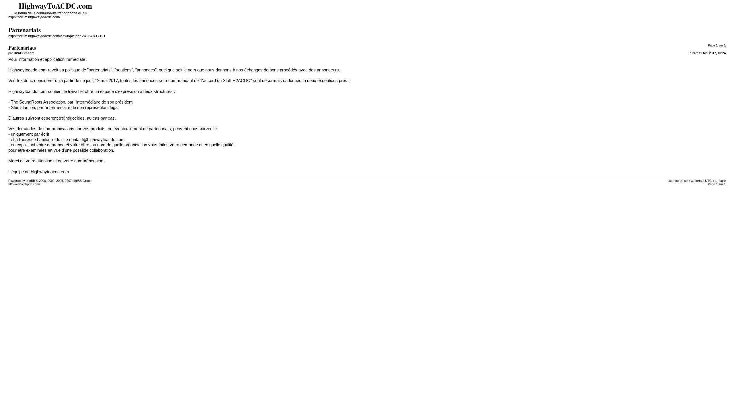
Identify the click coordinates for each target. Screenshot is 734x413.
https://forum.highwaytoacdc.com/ (34, 17)
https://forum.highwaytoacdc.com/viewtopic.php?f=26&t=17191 (57, 36)
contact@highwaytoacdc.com (97, 139)
